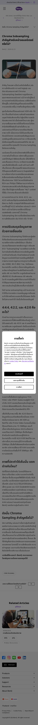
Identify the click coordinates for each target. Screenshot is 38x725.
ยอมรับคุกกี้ (19, 374)
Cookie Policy (13, 361)
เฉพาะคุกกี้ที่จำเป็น (19, 380)
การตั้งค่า (19, 387)
